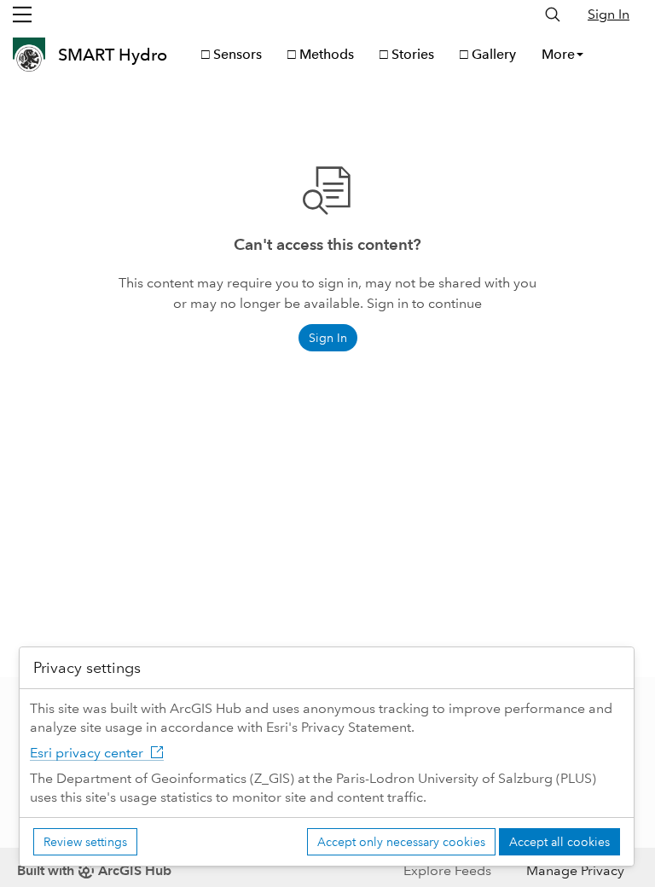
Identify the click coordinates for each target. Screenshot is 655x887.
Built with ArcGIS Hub (94, 870)
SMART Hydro (112, 54)
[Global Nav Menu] (22, 14)
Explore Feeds (447, 870)
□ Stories (407, 54)
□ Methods (320, 54)
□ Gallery (488, 54)
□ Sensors (231, 54)
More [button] (558, 54)
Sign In (608, 14)
